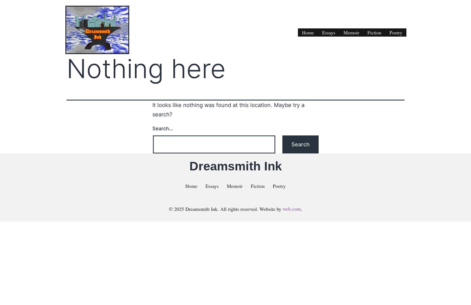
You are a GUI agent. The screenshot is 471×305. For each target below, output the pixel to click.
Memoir (351, 32)
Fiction (374, 32)
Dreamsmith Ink (235, 166)
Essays (328, 32)
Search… (162, 128)
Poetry (396, 32)
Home (308, 32)
